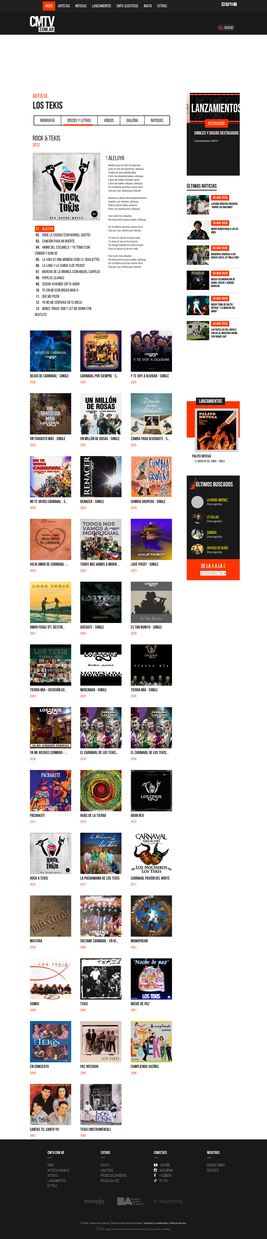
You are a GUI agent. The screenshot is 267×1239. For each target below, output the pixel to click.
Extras (162, 6)
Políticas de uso (177, 1223)
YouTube (165, 1165)
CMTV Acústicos (127, 6)
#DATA (148, 6)
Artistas (64, 6)
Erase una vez (110, 1181)
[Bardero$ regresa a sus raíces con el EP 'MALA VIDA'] (198, 255)
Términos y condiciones (155, 1223)
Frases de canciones (114, 1175)
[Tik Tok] (231, 4)
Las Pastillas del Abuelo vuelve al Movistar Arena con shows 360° (224, 333)
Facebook (166, 1175)
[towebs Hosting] (94, 1201)
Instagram (166, 1170)
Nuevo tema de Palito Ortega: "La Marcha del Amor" (223, 308)
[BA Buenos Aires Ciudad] (129, 1201)
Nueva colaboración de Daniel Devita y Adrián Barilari (223, 283)
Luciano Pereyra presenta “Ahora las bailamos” (224, 205)
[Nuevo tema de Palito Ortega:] (198, 305)
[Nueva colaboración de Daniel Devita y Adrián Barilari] (198, 280)
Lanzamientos (101, 6)
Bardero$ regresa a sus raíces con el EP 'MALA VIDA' (225, 255)
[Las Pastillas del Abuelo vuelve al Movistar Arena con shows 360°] (198, 330)
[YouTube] (223, 4)
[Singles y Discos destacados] (213, 108)
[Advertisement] (133, 62)
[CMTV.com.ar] (45, 24)
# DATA (105, 1165)
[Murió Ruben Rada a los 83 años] (198, 230)
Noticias (81, 6)
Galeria (132, 120)
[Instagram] (227, 4)
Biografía (47, 120)
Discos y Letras (79, 120)
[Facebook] (235, 4)
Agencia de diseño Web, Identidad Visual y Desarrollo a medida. (138, 1229)
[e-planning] (168, 1201)
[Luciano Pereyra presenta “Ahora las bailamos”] (198, 204)
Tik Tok (163, 1181)
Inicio (48, 6)
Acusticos (107, 1170)
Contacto (213, 1170)
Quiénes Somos (216, 1165)
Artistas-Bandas (58, 1170)
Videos (109, 120)
